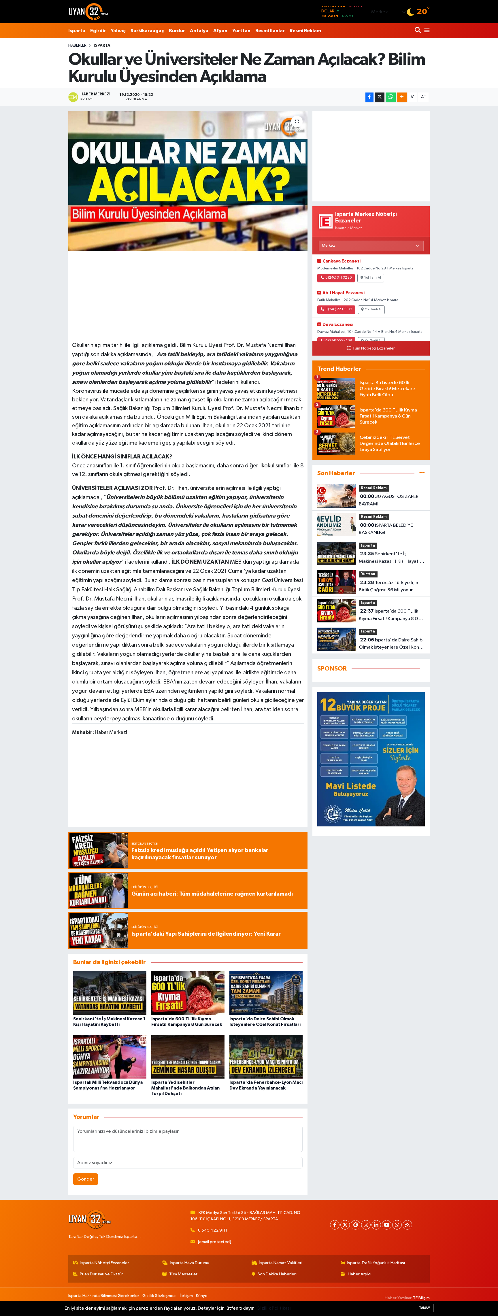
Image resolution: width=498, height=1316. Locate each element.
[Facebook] (334, 1225)
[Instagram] (366, 1225)
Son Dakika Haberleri (277, 1274)
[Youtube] (386, 1225)
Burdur (177, 30)
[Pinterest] (355, 1225)
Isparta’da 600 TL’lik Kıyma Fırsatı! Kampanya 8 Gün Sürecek (391, 615)
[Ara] (418, 30)
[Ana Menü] (426, 30)
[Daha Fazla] (402, 97)
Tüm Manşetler (183, 1274)
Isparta (76, 30)
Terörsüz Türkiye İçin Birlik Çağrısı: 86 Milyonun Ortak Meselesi (388, 587)
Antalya (199, 30)
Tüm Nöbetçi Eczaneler (373, 348)
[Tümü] (422, 473)
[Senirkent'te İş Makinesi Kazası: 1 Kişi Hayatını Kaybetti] (109, 992)
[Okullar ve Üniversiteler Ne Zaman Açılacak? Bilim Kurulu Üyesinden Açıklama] (188, 181)
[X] (345, 1225)
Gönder (85, 1179)
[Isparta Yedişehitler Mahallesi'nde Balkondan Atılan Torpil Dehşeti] (188, 1056)
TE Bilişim (421, 1298)
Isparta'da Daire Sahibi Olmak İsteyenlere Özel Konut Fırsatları (391, 644)
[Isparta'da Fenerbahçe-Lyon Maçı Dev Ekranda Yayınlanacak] (266, 1056)
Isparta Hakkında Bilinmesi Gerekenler (103, 1296)
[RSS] (407, 1225)
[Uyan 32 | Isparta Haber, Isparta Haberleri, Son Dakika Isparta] (88, 11)
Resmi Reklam (305, 30)
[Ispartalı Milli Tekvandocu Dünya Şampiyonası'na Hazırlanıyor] (109, 1056)
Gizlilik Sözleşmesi (159, 1296)
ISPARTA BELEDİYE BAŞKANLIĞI (386, 529)
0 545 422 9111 (212, 1230)
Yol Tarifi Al (372, 278)
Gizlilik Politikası (273, 1308)
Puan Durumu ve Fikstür (101, 1274)
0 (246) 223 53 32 (338, 309)
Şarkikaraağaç (147, 30)
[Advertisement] (187, 295)
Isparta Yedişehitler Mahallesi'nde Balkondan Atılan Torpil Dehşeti (185, 1088)
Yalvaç (118, 30)
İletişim (186, 1296)
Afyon (220, 30)
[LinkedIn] (376, 1225)
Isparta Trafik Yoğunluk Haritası (376, 1263)
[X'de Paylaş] (379, 97)
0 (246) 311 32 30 (338, 278)
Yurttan (241, 30)
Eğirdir (98, 30)
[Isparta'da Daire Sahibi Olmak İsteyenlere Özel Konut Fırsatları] (266, 992)
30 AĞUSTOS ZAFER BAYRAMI (388, 500)
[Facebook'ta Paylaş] (369, 97)
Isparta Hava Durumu (189, 1263)
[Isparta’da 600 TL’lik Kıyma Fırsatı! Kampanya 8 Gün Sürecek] (188, 992)
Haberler (77, 46)
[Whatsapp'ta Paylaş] (391, 97)
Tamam (424, 1307)
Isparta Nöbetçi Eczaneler (104, 1263)
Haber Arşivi (359, 1274)
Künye (201, 1296)
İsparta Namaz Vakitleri (280, 1263)
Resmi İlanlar (270, 30)
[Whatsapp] (397, 1225)
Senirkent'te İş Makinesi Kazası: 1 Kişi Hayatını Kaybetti (391, 558)
